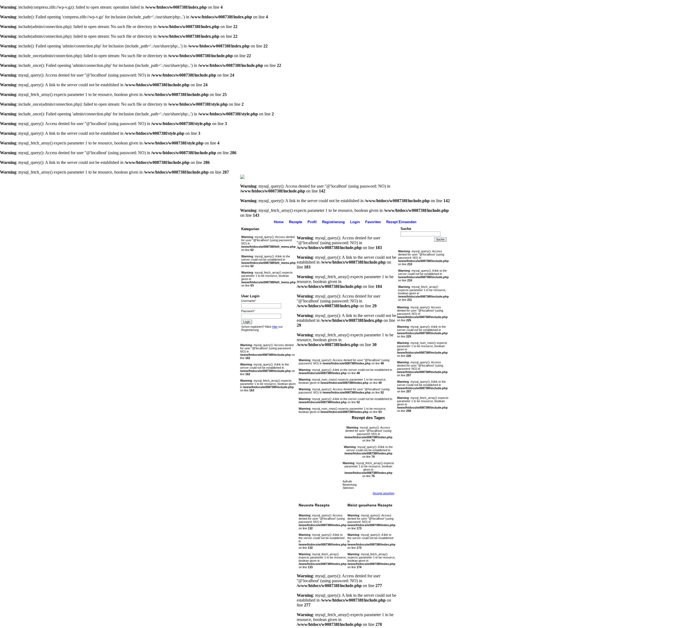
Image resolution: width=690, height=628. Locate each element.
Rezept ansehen (383, 493)
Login (355, 222)
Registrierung (333, 222)
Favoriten (373, 222)
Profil (312, 222)
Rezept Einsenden (401, 222)
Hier (275, 326)
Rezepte (295, 222)
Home (279, 222)
